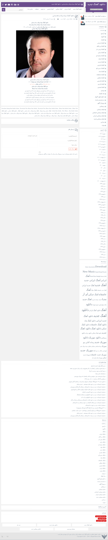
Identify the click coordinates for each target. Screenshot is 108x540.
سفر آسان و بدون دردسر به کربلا (97, 371)
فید (2, 536)
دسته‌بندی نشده (99, 100)
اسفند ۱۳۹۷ (102, 233)
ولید (7, 536)
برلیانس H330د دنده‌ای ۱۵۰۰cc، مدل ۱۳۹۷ (94, 379)
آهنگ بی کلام (100, 46)
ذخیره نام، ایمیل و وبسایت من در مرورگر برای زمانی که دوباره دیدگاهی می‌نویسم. (57, 154)
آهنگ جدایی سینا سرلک (45, 110)
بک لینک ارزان (102, 518)
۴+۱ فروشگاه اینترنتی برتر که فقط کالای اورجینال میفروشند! (90, 407)
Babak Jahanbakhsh (90, 267)
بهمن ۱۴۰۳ (102, 133)
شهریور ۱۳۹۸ (102, 223)
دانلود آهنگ (45, 22)
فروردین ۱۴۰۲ (101, 146)
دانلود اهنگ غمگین (96, 333)
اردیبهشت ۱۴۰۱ (101, 157)
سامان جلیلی (91, 346)
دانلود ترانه (88, 333)
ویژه (103, 125)
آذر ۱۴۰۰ (103, 167)
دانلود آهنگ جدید (77, 9)
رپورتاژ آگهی (100, 103)
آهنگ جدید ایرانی (88, 285)
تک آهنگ (101, 94)
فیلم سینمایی (100, 109)
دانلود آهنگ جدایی (12, 110)
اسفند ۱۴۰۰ (102, 162)
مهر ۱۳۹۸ (102, 220)
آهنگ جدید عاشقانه (101, 290)
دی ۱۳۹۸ (103, 212)
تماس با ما (30, 9)
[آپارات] (18, 5)
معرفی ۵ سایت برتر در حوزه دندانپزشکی (95, 405)
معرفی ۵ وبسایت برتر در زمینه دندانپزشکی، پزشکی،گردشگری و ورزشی (87, 386)
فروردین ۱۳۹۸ (101, 231)
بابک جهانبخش (102, 305)
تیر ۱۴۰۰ (103, 175)
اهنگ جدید (87, 299)
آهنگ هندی (101, 87)
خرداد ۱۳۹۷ (102, 257)
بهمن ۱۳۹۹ (102, 183)
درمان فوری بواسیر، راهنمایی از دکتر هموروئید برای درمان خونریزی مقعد (87, 368)
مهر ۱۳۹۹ (102, 191)
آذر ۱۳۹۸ (103, 215)
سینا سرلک (54, 115)
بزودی (102, 90)
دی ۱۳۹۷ (103, 238)
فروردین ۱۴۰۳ (101, 144)
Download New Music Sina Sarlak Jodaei (48, 108)
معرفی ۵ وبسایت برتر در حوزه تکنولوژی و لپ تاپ (93, 397)
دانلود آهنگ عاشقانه (98, 324)
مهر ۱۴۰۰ (102, 170)
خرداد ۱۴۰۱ (102, 154)
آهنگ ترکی (101, 52)
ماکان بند (100, 350)
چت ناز (18, 525)
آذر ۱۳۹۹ (103, 188)
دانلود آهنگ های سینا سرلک (64, 115)
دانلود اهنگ (96, 328)
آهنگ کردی (101, 84)
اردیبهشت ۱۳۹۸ (101, 228)
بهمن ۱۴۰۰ (102, 165)
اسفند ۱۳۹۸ (102, 207)
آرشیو (102, 33)
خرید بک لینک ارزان (100, 516)
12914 (102, 30)
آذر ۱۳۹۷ (103, 241)
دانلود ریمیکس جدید (36, 529)
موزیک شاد (99, 358)
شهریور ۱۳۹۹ (102, 194)
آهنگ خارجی (100, 65)
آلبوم (102, 37)
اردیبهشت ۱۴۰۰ (101, 181)
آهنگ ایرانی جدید (92, 280)
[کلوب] (15, 5)
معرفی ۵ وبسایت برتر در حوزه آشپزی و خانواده (93, 392)
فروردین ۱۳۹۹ (101, 204)
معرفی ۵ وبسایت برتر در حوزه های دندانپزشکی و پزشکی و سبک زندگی (88, 400)
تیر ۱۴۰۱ (103, 152)
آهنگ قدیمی (50, 9)
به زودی (43, 9)
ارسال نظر (71, 149)
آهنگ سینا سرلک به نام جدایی (31, 110)
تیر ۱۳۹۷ (103, 254)
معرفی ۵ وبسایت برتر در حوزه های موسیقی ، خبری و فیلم (91, 384)
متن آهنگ (95, 350)
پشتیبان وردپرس (71, 529)
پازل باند (94, 358)
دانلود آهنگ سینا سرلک (34, 113)
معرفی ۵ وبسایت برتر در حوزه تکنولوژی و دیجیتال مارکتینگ (91, 394)
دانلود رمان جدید (53, 525)
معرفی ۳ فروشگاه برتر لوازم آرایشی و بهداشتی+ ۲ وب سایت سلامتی (88, 410)
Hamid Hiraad (98, 272)
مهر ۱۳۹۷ (102, 246)
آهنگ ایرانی (68, 9)
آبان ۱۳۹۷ (102, 244)
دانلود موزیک (95, 337)
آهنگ (74, 19)
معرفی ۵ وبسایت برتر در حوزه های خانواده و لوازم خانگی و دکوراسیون (88, 389)
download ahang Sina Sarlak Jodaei (10, 108)
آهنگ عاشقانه (100, 75)
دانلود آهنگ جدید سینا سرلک (67, 113)
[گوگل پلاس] (3, 5)
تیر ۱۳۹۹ (103, 196)
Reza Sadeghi (97, 276)
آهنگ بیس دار (100, 49)
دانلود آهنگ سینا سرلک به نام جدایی (63, 16)
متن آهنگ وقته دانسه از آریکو (98, 366)
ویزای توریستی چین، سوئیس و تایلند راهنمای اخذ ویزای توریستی (89, 376)
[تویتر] (6, 5)
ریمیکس (102, 106)
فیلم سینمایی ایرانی (98, 116)
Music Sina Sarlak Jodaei (65, 108)
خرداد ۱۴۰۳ (102, 141)
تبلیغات (37, 9)
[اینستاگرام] (12, 5)
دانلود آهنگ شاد (90, 321)
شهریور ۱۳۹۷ (102, 249)
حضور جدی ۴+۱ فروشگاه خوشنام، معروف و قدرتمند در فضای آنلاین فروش (87, 381)
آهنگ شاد (101, 71)
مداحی (102, 122)
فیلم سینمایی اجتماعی (98, 113)
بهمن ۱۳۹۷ (102, 236)
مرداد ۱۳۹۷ (102, 251)
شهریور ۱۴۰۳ (102, 136)
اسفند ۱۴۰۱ (102, 149)
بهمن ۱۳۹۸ (102, 210)
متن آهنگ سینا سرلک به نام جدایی (42, 115)
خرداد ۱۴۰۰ (102, 178)
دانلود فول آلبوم (99, 97)
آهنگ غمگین (59, 9)
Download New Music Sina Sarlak (28, 108)
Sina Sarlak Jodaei (73, 110)
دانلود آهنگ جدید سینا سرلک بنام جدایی (50, 113)
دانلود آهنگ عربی (101, 520)
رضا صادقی (98, 346)
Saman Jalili (103, 276)
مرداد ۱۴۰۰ (102, 173)
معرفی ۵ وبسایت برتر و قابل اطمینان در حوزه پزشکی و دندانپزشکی (89, 402)
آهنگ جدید (63, 19)
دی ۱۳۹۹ (103, 186)
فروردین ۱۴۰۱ (101, 160)
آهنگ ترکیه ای (100, 56)
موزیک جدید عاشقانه (98, 355)
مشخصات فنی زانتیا (100, 373)
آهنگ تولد (101, 59)
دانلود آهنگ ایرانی (95, 310)
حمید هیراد (95, 305)
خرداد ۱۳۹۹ (102, 199)
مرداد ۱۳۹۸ (102, 225)
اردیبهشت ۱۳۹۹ (101, 202)
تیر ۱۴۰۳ (103, 139)
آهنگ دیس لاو (100, 68)
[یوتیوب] (9, 5)
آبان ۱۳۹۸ (102, 217)
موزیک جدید (86, 350)
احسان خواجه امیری (97, 299)
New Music (65, 110)
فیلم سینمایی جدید (99, 119)
